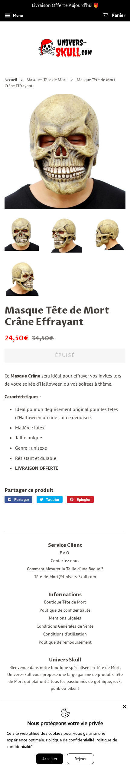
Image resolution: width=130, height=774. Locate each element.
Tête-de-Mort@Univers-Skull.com (65, 576)
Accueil (11, 80)
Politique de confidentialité (65, 610)
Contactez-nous (65, 560)
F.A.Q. (65, 553)
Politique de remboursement (65, 642)
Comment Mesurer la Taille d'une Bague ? (65, 569)
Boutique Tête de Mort (65, 602)
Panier (118, 15)
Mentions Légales (65, 618)
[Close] (125, 707)
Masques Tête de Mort (47, 80)
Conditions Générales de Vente (65, 626)
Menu (17, 15)
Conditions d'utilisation (65, 634)
